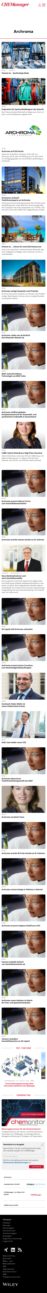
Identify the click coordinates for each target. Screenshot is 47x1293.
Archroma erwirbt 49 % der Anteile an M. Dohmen (23, 853)
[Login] (39, 5)
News (4, 70)
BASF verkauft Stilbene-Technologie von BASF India (14, 375)
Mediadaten (9, 1264)
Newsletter (9, 1256)
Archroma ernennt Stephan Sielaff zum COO (21, 926)
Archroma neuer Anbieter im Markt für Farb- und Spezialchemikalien (17, 1001)
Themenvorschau (11, 1277)
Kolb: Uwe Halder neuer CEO (14, 742)
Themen (5, 573)
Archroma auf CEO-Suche (13, 151)
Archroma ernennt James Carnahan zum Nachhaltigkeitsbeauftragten (17, 666)
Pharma (6, 1225)
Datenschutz (10, 1271)
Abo (5, 1266)
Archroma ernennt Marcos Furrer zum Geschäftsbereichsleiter (16, 502)
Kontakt (7, 1258)
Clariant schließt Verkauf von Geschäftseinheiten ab (13, 963)
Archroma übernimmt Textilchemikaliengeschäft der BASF (17, 779)
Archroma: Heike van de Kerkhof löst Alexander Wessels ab (16, 336)
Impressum (8, 1269)
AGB (5, 1274)
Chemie (12, 70)
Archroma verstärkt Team (13, 817)
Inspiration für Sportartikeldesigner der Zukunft (23, 109)
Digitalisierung (12, 1238)
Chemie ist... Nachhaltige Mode (15, 73)
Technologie (10, 1233)
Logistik (8, 1241)
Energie (7, 1236)
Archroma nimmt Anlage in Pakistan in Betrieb (22, 889)
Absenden (36, 1167)
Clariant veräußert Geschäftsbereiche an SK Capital (16, 1040)
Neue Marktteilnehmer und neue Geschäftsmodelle (14, 577)
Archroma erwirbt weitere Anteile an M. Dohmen (23, 539)
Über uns (8, 1261)
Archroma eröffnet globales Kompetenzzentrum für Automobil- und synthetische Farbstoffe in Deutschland (19, 414)
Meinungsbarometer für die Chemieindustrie (21, 1129)
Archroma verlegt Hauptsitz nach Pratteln (20, 291)
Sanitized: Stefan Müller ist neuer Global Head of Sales (13, 705)
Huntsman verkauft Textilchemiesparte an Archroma (16, 199)
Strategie (15, 573)
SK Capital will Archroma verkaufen (17, 629)
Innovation (9, 1230)
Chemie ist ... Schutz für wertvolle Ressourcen (21, 246)
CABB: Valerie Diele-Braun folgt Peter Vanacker (22, 453)
